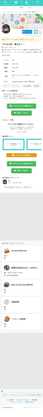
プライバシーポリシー (16, 402)
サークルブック (37, 407)
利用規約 (34, 400)
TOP (3, 12)
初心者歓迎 (27, 86)
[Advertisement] (21, 216)
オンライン (20, 12)
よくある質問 (10, 400)
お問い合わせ (29, 402)
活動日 (22, 7)
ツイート (28, 32)
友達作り (37, 86)
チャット (14, 12)
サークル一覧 (8, 12)
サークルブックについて (23, 400)
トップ (4, 8)
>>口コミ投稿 (21, 131)
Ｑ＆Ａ (30, 7)
